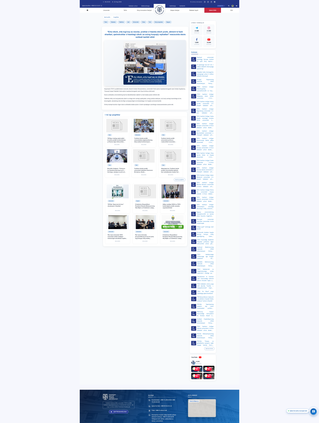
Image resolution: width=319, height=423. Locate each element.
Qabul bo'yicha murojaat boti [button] (298, 411)
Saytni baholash (120, 411)
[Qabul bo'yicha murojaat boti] (313, 411)
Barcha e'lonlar (209, 348)
